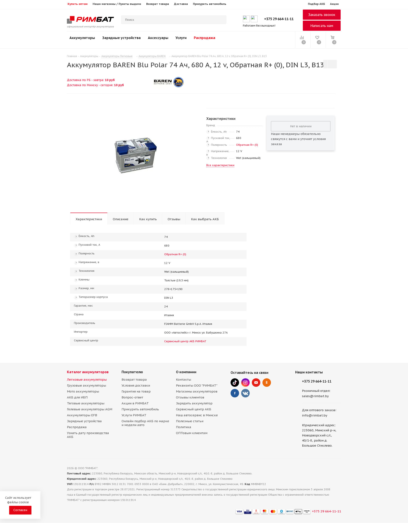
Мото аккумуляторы (83, 391)
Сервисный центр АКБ (193, 409)
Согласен (20, 510)
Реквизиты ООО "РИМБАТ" (196, 385)
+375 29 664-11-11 (278, 19)
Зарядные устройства (121, 38)
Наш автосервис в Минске (197, 415)
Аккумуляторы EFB (82, 415)
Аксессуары (158, 38)
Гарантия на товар (136, 391)
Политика (183, 427)
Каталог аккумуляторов (88, 372)
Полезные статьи (189, 421)
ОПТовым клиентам (191, 433)
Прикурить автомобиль (140, 409)
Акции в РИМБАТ (135, 403)
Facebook (235, 393)
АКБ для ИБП (77, 397)
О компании (186, 372)
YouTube (256, 382)
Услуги (181, 38)
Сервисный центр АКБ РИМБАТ (185, 341)
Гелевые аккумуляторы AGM (89, 409)
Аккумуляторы (82, 38)
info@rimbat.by (314, 415)
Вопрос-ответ (132, 397)
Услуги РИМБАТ (134, 415)
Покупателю (132, 372)
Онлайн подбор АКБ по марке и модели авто (145, 423)
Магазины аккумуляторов (196, 391)
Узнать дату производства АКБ (88, 435)
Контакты (183, 379)
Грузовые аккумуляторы (86, 385)
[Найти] (221, 19)
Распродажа (204, 38)
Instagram (245, 382)
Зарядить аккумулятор (194, 403)
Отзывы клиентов (190, 397)
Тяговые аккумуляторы (85, 403)
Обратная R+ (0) (247, 145)
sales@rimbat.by (315, 396)
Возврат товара (134, 379)
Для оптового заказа (319, 410)
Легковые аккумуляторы (87, 379)
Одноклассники (266, 382)
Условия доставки (136, 385)
